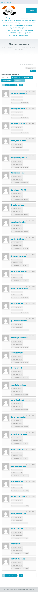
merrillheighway (19, 434)
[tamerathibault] (5, 175)
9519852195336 (18, 496)
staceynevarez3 (18, 466)
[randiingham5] (5, 402)
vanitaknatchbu (18, 385)
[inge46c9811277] (5, 256)
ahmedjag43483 (19, 93)
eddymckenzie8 (18, 514)
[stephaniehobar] (5, 222)
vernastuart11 (17, 529)
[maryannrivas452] (5, 141)
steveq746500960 (19, 338)
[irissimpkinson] (5, 207)
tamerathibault (18, 173)
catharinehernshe (19, 288)
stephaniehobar (18, 222)
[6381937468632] (5, 451)
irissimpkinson (18, 205)
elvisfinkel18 (17, 303)
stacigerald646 (18, 109)
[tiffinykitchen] (5, 483)
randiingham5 (17, 400)
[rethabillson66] (5, 561)
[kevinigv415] (5, 370)
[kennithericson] (5, 273)
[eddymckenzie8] (5, 514)
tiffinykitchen (17, 481)
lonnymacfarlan (18, 417)
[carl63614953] (5, 355)
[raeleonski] (5, 546)
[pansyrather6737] (5, 321)
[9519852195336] (5, 498)
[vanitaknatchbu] (5, 385)
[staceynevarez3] (5, 466)
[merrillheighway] (5, 434)
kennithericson (18, 271)
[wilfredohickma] (5, 239)
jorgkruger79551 (18, 190)
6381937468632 (18, 449)
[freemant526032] (5, 158)
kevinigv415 (16, 368)
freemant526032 (19, 158)
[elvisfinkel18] (5, 305)
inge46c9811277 (18, 256)
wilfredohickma (18, 239)
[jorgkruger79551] (5, 190)
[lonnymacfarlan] (5, 417)
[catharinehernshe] (5, 288)
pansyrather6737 (19, 321)
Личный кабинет (6, 2)
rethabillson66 (18, 559)
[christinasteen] (5, 125)
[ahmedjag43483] (5, 93)
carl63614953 (17, 353)
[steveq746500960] (5, 338)
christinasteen (18, 124)
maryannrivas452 (19, 141)
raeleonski (16, 544)
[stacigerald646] (5, 110)
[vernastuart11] (5, 531)
